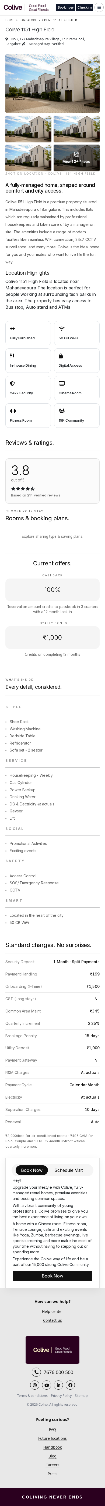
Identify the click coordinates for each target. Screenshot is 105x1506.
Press (52, 1473)
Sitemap (81, 1395)
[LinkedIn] (58, 1385)
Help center (52, 1311)
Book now (66, 7)
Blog (52, 1456)
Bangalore (26, 20)
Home (9, 20)
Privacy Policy (61, 1395)
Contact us (52, 1320)
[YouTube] (46, 1385)
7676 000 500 (58, 1372)
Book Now (52, 1276)
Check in (85, 7)
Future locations (52, 1438)
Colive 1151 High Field (58, 20)
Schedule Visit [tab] (68, 1170)
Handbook (52, 1447)
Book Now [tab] (32, 1170)
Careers (52, 1464)
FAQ (52, 1429)
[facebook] (70, 1385)
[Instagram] (34, 1385)
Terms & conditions (32, 1395)
